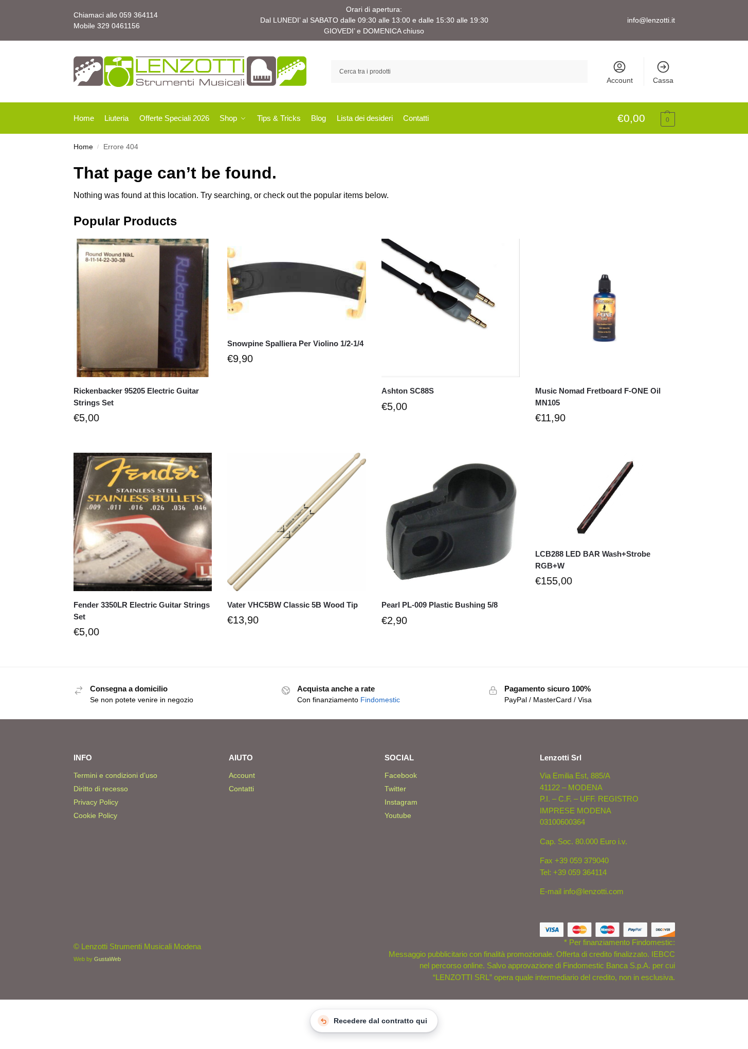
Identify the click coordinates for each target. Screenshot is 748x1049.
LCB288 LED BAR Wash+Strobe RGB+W (592, 559)
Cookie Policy (95, 815)
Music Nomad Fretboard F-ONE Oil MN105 (598, 396)
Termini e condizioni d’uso (115, 775)
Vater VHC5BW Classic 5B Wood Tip (292, 604)
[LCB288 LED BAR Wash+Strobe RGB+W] (604, 497)
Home (83, 147)
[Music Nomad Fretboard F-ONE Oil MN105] (604, 308)
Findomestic (380, 700)
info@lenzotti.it (651, 20)
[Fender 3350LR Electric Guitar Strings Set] (143, 522)
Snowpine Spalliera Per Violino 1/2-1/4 (295, 343)
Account (620, 80)
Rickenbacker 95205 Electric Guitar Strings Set (136, 396)
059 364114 (138, 15)
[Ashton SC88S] (450, 308)
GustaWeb (107, 959)
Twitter (395, 789)
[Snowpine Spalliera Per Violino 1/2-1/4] (296, 284)
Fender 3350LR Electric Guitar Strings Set (142, 610)
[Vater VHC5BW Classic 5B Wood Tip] (296, 522)
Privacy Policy (96, 802)
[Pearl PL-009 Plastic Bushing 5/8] (450, 522)
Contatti (241, 789)
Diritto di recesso (101, 789)
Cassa (663, 80)
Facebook (401, 775)
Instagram (401, 802)
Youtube (398, 815)
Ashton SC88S (407, 390)
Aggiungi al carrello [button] (142, 442)
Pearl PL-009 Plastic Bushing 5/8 (439, 604)
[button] (646, 119)
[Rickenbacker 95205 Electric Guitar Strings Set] (143, 308)
